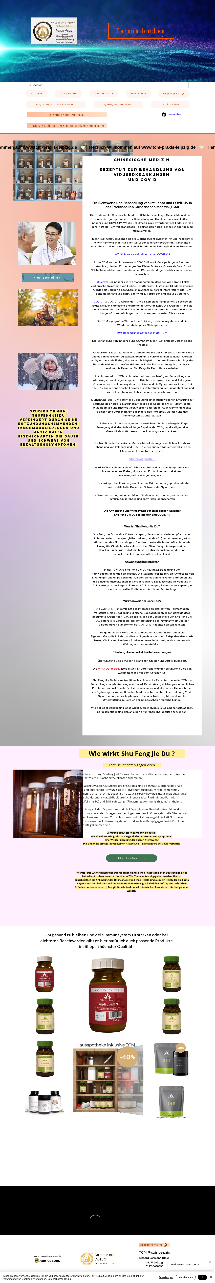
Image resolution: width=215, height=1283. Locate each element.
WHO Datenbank (109, 668)
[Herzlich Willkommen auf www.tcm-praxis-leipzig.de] (107, 147)
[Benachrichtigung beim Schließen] (210, 1262)
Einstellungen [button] (166, 1277)
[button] (68, 93)
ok (202, 1277)
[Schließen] (211, 1277)
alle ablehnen (186, 1277)
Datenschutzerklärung (59, 1278)
